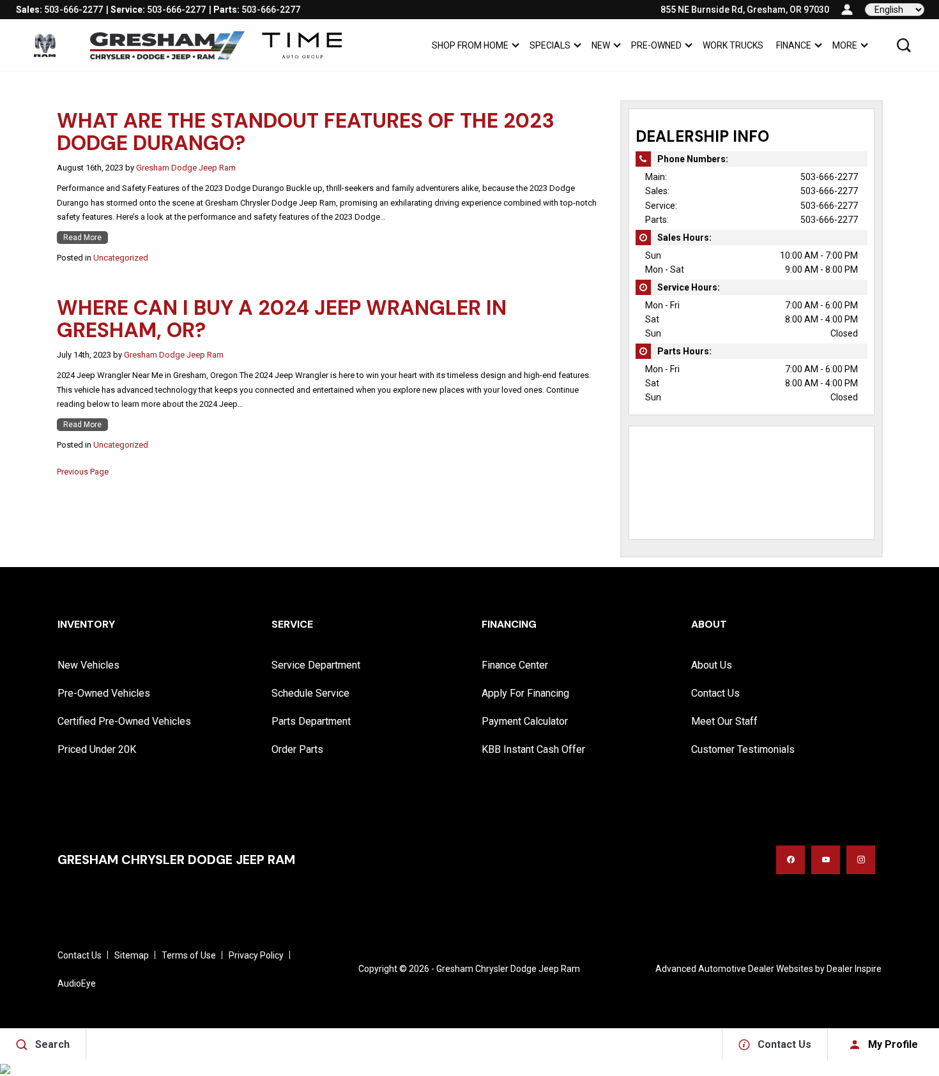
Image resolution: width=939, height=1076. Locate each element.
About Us (711, 665)
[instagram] (860, 859)
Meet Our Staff (724, 721)
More (844, 47)
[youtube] (825, 859)
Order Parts (297, 749)
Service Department (315, 665)
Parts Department (311, 721)
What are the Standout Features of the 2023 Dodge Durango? (305, 131)
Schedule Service (310, 693)
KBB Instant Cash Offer (533, 749)
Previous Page (83, 471)
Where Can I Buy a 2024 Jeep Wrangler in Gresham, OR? (282, 319)
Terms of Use (189, 955)
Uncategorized (120, 257)
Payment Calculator (525, 721)
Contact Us (715, 693)
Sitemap (131, 955)
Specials (550, 45)
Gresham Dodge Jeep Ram (186, 167)
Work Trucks (733, 45)
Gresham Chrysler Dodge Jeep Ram (508, 969)
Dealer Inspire (854, 969)
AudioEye (76, 983)
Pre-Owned (656, 45)
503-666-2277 (829, 177)
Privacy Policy (256, 955)
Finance (793, 45)
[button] (903, 45)
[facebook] (790, 859)
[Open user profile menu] (847, 9)
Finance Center (515, 665)
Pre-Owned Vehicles (103, 693)
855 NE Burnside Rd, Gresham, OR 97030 (744, 9)
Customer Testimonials (743, 749)
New (601, 45)
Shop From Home (470, 45)
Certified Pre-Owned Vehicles (124, 721)
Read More (82, 237)
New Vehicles (88, 665)
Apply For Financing (525, 693)
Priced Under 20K (96, 749)
